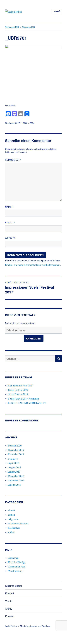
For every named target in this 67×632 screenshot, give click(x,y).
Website (10, 238)
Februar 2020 (15, 445)
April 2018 (13, 463)
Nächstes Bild (28, 26)
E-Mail (10, 222)
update (11, 532)
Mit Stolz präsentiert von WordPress (35, 626)
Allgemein (13, 519)
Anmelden (33, 338)
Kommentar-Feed (16, 566)
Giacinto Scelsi (13, 586)
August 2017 (14, 467)
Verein (8, 601)
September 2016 (16, 480)
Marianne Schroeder (18, 523)
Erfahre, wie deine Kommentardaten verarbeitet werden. (32, 264)
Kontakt (9, 616)
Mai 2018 (13, 458)
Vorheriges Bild (12, 26)
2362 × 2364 (28, 122)
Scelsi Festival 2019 (18, 394)
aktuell (11, 510)
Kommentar (13, 159)
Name (9, 206)
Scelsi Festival (11, 626)
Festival (9, 593)
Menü (57, 11)
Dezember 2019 (16, 449)
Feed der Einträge (17, 562)
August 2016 (14, 484)
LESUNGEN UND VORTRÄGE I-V (27, 402)
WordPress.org (15, 570)
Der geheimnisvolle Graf (20, 385)
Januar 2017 (14, 471)
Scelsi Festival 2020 (18, 389)
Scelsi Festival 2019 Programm (23, 398)
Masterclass (14, 527)
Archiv (8, 608)
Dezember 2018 (16, 454)
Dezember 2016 (16, 476)
